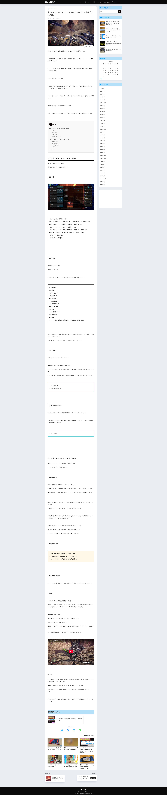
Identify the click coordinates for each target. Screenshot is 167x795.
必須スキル (54, 134)
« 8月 (101, 78)
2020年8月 (102, 108)
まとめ (52, 149)
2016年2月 (102, 181)
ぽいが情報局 (50, 2)
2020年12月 (103, 103)
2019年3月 (102, 149)
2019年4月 (102, 146)
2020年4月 (102, 117)
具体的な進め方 (55, 143)
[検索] (119, 11)
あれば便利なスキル (56, 136)
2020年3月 (102, 120)
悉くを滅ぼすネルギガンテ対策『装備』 (59, 128)
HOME (84, 789)
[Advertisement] (110, 199)
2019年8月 (102, 135)
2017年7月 (102, 170)
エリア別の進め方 (56, 145)
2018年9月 (102, 161)
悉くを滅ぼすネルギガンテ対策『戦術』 (59, 139)
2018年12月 (103, 155)
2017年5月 (102, 176)
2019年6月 (102, 141)
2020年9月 (102, 105)
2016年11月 (103, 179)
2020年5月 (102, 114)
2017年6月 (102, 173)
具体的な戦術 (55, 141)
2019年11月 (103, 129)
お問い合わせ (107, 2)
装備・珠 (54, 130)
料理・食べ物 (96, 2)
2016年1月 (102, 184)
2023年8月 (102, 88)
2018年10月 (103, 158)
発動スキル (54, 132)
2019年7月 (102, 138)
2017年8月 (102, 167)
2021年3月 (102, 100)
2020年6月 (102, 111)
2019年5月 (102, 143)
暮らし (81, 2)
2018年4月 (102, 164)
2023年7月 (102, 91)
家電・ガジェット (88, 2)
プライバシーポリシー (116, 2)
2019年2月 (102, 152)
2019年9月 (102, 132)
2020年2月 (102, 123)
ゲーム (101, 2)
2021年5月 (102, 94)
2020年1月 (102, 126)
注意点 (53, 146)
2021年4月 (102, 97)
